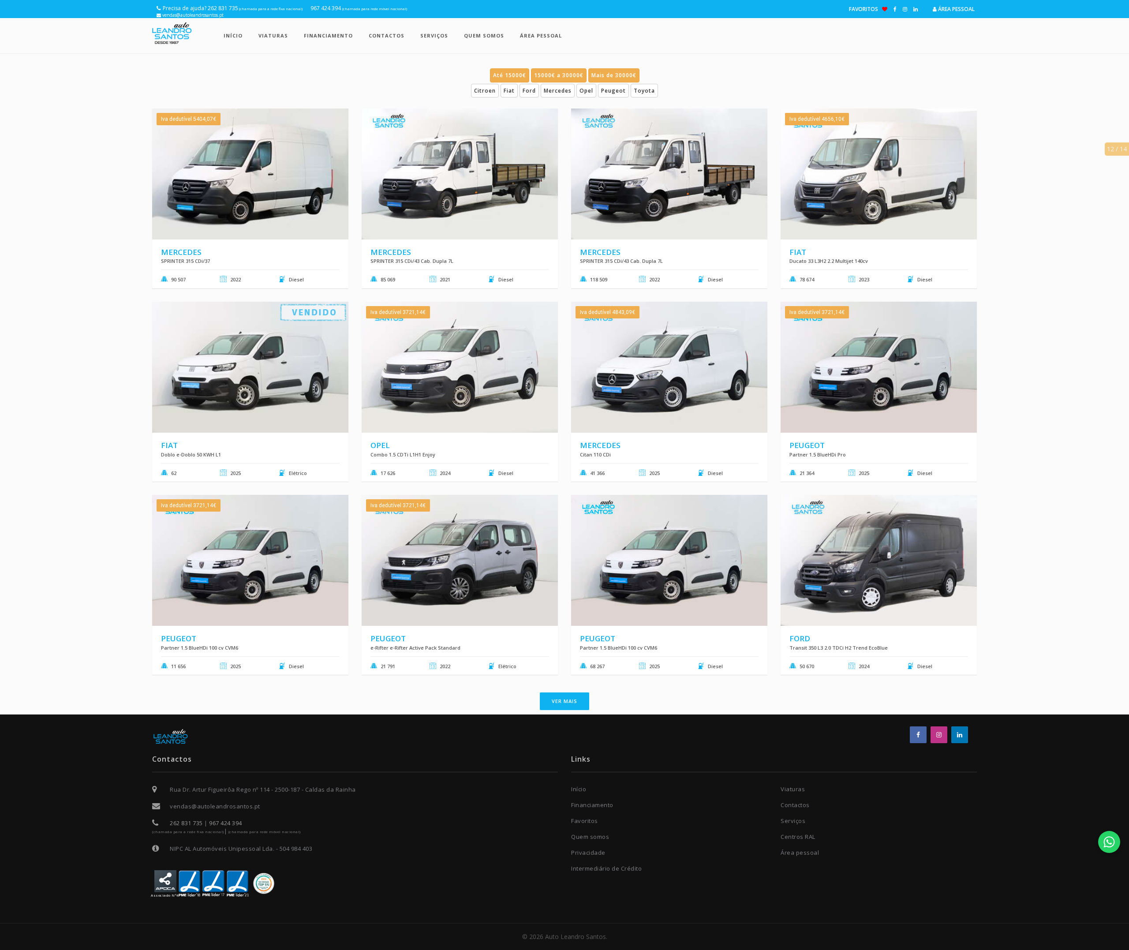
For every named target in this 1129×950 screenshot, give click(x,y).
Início (233, 35)
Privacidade (588, 852)
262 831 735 (186, 823)
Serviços (434, 35)
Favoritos (865, 9)
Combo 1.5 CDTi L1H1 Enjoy (402, 454)
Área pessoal (956, 9)
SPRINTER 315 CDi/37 (185, 261)
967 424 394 (358, 8)
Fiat (509, 90)
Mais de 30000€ (613, 75)
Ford (529, 90)
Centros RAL (798, 837)
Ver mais (564, 701)
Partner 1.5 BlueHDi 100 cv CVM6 (199, 647)
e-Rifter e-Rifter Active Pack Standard (415, 647)
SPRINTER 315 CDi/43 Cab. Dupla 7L (411, 261)
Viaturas (273, 35)
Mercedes (558, 90)
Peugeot (613, 90)
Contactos (386, 35)
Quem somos (484, 35)
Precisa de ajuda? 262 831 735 (233, 8)
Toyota (644, 90)
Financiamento (328, 35)
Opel (586, 90)
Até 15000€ (509, 75)
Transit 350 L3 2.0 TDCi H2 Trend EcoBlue (838, 647)
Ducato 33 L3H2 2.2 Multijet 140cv (828, 261)
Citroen (485, 90)
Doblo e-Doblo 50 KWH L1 (191, 454)
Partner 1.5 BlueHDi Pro (817, 454)
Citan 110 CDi (595, 454)
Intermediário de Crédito (606, 868)
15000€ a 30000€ (558, 75)
